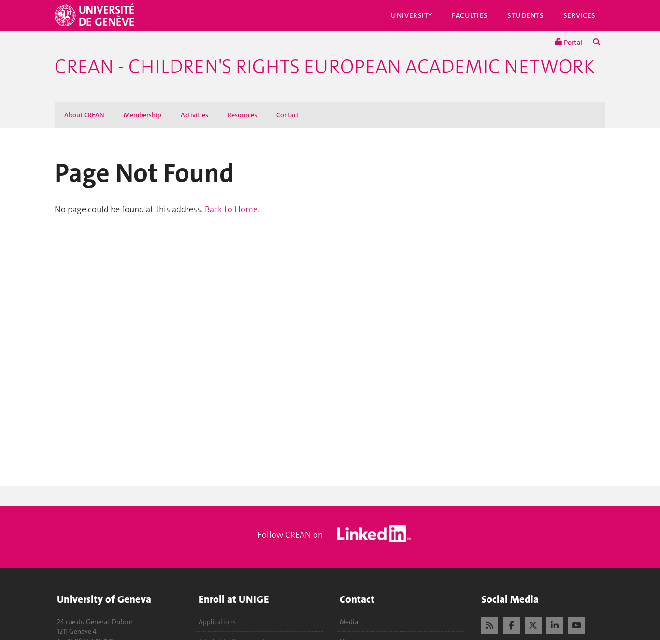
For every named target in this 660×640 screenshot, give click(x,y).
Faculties (470, 15)
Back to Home (231, 209)
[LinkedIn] (555, 624)
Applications (217, 621)
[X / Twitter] (533, 624)
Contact (287, 115)
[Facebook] (511, 624)
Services (579, 15)
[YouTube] (577, 624)
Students (525, 15)
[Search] (596, 42)
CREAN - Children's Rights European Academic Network (325, 66)
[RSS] (490, 624)
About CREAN (84, 115)
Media (349, 621)
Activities (194, 115)
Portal (572, 42)
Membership (142, 115)
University (411, 15)
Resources (242, 115)
